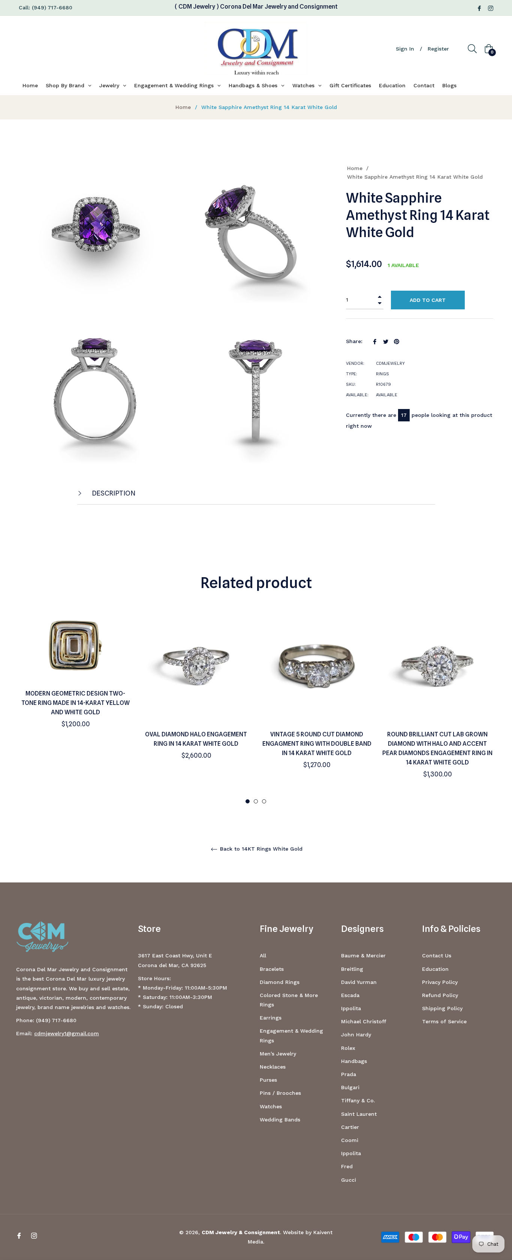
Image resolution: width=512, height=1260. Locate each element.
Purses (268, 1080)
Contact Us (436, 955)
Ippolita (351, 1008)
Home (183, 107)
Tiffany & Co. (358, 1100)
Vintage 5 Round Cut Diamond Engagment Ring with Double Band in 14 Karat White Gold (316, 744)
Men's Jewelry (278, 1054)
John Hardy (356, 1035)
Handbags (354, 1061)
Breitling (352, 969)
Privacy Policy (440, 982)
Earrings (270, 1018)
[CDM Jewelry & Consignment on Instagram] (490, 7)
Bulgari (350, 1087)
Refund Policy (440, 995)
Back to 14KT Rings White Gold (260, 849)
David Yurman (359, 982)
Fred (347, 1166)
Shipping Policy (442, 1008)
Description (113, 493)
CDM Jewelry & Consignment (241, 1232)
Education (435, 969)
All (263, 955)
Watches (271, 1106)
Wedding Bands (280, 1120)
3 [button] (264, 801)
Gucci (348, 1180)
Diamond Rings (279, 982)
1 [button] (248, 801)
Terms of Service (444, 1021)
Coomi (349, 1140)
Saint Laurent (359, 1114)
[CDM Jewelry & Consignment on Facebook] (479, 7)
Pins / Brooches (280, 1093)
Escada (350, 995)
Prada (348, 1074)
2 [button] (256, 801)
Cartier (350, 1127)
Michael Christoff (363, 1021)
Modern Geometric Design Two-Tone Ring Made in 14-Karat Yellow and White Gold (75, 703)
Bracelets (272, 969)
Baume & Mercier (363, 955)
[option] (75, 681)
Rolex (348, 1048)
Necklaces (273, 1067)
